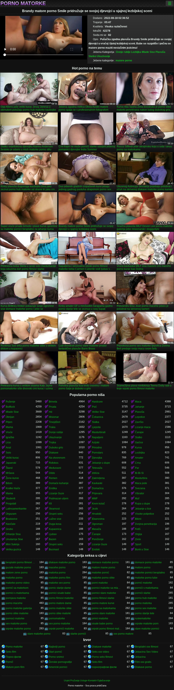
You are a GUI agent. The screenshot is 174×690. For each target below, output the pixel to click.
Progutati (11, 503)
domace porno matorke (148, 562)
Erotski (96, 549)
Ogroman (97, 523)
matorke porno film (59, 577)
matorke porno (14, 577)
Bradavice (11, 518)
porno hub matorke (146, 598)
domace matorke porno (105, 562)
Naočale (10, 523)
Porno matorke (23, 3)
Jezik (95, 508)
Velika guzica (13, 549)
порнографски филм (104, 667)
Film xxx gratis (143, 661)
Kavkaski (97, 483)
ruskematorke (143, 618)
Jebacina (140, 656)
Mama (9, 427)
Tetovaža (97, 467)
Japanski (11, 462)
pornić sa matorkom (17, 587)
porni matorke (100, 582)
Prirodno (97, 447)
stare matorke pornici (147, 628)
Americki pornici (58, 667)
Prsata (52, 406)
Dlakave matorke (101, 646)
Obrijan (10, 416)
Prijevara (97, 493)
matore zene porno (17, 572)
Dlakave (53, 452)
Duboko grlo (56, 447)
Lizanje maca (142, 427)
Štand (9, 467)
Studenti (10, 498)
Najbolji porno (57, 646)
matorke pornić (100, 572)
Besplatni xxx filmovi (146, 646)
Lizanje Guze (56, 493)
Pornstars (97, 452)
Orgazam (11, 513)
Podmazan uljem (58, 498)
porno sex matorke (145, 608)
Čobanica (97, 416)
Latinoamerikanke (16, 508)
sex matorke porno (16, 623)
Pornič (9, 661)
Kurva (138, 447)
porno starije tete (144, 613)
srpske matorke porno (18, 628)
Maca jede (141, 483)
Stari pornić (55, 651)
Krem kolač (98, 503)
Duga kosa (55, 523)
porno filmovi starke (103, 598)
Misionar (54, 416)
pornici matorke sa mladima (107, 587)
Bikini (138, 518)
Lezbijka (136, 52)
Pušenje (10, 401)
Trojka (52, 442)
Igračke (10, 437)
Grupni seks (56, 513)
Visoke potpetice (144, 513)
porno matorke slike (60, 608)
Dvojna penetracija (146, 523)
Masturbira (141, 478)
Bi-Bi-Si (139, 473)
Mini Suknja (12, 544)
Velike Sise (98, 411)
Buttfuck (10, 406)
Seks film (11, 651)
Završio (139, 422)
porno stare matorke (103, 613)
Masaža (96, 529)
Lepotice (140, 416)
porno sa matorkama (104, 608)
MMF (95, 498)
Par (137, 467)
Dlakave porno (143, 667)
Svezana (140, 488)
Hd (50, 411)
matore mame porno (103, 567)
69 (50, 503)
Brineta (53, 401)
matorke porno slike (103, 577)
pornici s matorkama (17, 592)
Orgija (138, 534)
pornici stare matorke (104, 592)
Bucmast (54, 549)
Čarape (139, 432)
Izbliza (95, 473)
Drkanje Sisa (13, 534)
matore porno (124, 60)
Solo (8, 452)
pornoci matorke (15, 618)
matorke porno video (17, 582)
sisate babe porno (102, 623)
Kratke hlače (13, 488)
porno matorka (143, 603)
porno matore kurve (103, 603)
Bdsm (9, 483)
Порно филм (13, 656)
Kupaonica (55, 529)
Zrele (138, 539)
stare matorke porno (39, 633)
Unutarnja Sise (14, 539)
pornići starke (142, 592)
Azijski (95, 442)
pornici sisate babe (60, 592)
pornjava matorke (16, 598)
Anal (8, 447)
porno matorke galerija (19, 608)
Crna (138, 462)
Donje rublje (123, 52)
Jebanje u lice (143, 508)
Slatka (95, 422)
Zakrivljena (98, 478)
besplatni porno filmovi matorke (21, 562)
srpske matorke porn (147, 623)
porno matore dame (60, 603)
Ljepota (96, 427)
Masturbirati (98, 432)
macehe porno (57, 567)
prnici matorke (100, 618)
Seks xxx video (100, 651)
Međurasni (55, 467)
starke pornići (78, 633)
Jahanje (139, 406)
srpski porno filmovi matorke (107, 628)
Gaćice (139, 442)
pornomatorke (57, 618)
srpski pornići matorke (61, 628)
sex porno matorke (59, 623)
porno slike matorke (17, 613)
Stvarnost (54, 508)
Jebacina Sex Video (146, 651)
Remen (53, 478)
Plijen (9, 422)
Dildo (52, 473)
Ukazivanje (103, 56)
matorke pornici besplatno (150, 572)
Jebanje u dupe (101, 462)
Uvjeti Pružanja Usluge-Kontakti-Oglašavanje (87, 680)
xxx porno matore (123, 633)
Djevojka (97, 457)
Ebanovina (98, 518)
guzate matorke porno (18, 567)
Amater (139, 457)
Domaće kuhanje (59, 483)
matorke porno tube (146, 577)
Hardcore (97, 401)
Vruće (9, 432)
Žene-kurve (12, 478)
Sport (138, 544)
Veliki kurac (12, 457)
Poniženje (98, 539)
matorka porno (57, 572)
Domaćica (98, 488)
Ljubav (53, 534)
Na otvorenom (57, 457)
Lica (8, 442)
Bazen (52, 539)
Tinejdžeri (54, 422)
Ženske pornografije (60, 661)
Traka (52, 427)
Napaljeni (97, 437)
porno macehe (14, 603)
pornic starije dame (60, 587)
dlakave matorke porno (62, 562)
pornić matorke (143, 582)
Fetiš (137, 529)
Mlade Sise (148, 52)
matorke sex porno (59, 582)
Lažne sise (55, 518)
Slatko (92, 56)
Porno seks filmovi (102, 656)
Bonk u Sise (142, 549)
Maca (138, 401)
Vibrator (139, 493)
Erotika (53, 488)
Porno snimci (56, 656)
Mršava (10, 473)
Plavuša (160, 52)
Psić (94, 406)
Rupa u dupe (142, 503)
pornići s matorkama (146, 587)
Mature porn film (15, 667)
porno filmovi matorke (61, 598)
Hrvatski (96, 513)
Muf (137, 498)
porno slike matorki (60, 613)
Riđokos (53, 462)
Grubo (9, 529)
